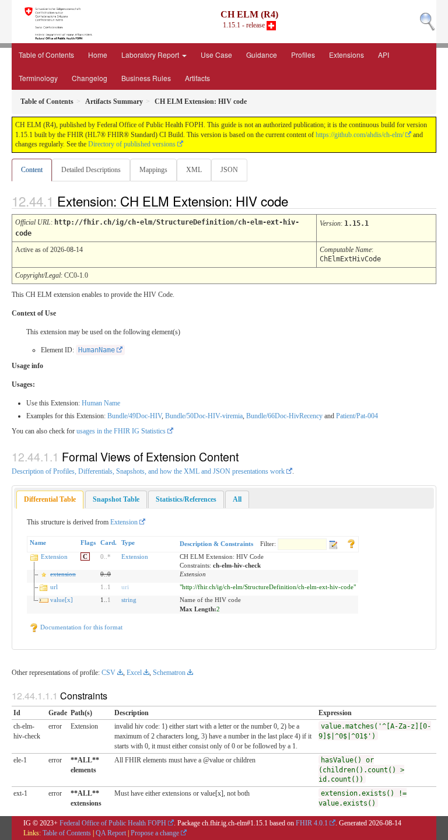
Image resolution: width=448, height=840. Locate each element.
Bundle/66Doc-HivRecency (284, 416)
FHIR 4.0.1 (312, 823)
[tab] (49, 500)
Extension (124, 522)
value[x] (61, 599)
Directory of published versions (132, 144)
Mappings (153, 170)
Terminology (38, 78)
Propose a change (155, 833)
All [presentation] (237, 499)
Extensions (346, 55)
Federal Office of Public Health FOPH (113, 823)
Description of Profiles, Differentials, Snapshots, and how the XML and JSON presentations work (148, 471)
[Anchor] (298, 200)
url (54, 586)
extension (63, 574)
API (383, 55)
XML (194, 170)
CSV (109, 672)
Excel (134, 672)
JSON (229, 170)
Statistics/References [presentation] (186, 499)
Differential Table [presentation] (50, 499)
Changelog (89, 78)
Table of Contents (46, 55)
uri (125, 586)
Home (97, 55)
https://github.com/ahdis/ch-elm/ (360, 135)
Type (128, 542)
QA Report (111, 833)
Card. (108, 542)
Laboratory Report (151, 55)
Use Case (216, 55)
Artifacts (197, 78)
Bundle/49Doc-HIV (134, 416)
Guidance (261, 55)
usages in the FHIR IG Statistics (121, 431)
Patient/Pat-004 (357, 416)
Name (38, 542)
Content (32, 170)
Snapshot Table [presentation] (116, 499)
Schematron (169, 672)
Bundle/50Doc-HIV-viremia (204, 416)
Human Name (101, 403)
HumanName (96, 350)
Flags (88, 542)
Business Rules (146, 78)
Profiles (303, 55)
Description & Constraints (216, 543)
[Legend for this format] (351, 542)
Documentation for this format (80, 627)
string (128, 599)
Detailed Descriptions (91, 170)
